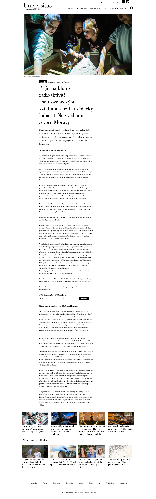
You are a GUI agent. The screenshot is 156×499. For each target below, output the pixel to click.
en (131, 3)
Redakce (86, 492)
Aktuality (71, 8)
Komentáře (92, 8)
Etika (104, 8)
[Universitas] (37, 9)
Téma (77, 8)
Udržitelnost (114, 8)
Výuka (99, 8)
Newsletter (115, 3)
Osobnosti (84, 8)
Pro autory (81, 492)
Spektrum (123, 8)
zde (48, 289)
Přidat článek (93, 492)
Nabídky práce (106, 3)
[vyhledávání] (131, 8)
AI (108, 8)
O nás (75, 492)
